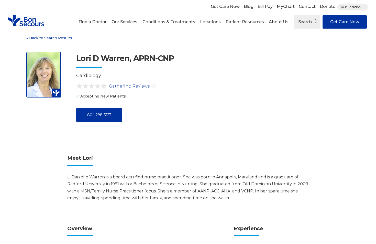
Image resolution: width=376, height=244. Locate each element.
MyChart (286, 6)
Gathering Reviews (129, 86)
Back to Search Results (49, 38)
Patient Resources (245, 21)
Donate (327, 6)
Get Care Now (225, 6)
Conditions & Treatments (168, 21)
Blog (248, 6)
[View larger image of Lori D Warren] (43, 74)
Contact (307, 6)
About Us (279, 21)
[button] (92, 22)
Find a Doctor (93, 21)
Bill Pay (265, 6)
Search (305, 21)
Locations (210, 21)
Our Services (124, 21)
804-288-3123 (99, 115)
